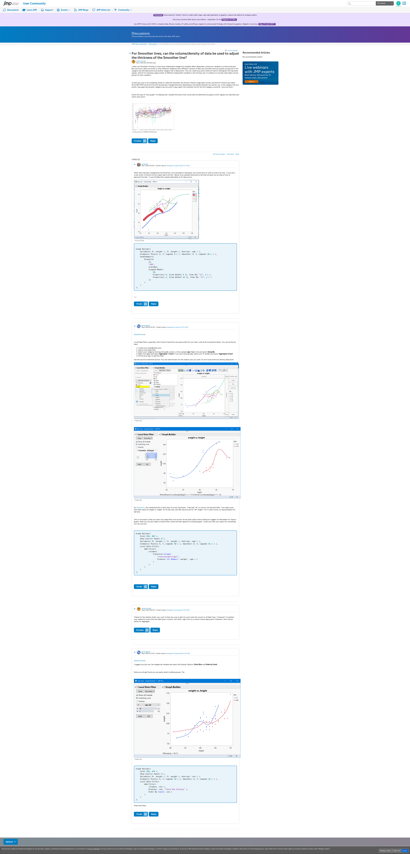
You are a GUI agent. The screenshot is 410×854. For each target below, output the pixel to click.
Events (64, 10)
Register (251, 81)
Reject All (397, 851)
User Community (34, 3)
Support (49, 10)
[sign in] (398, 3)
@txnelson (140, 508)
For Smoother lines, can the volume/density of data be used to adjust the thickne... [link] (187, 44)
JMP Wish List (103, 10)
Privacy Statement (94, 849)
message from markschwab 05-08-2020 (178, 653)
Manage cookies (385, 851)
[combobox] (361, 3)
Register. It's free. (229, 20)
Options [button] (9, 841)
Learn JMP (32, 10)
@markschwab (139, 334)
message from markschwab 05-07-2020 (178, 165)
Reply (153, 141)
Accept (404, 851)
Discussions (13, 10)
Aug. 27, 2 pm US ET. (267, 24)
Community (124, 10)
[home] (11, 3)
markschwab (141, 61)
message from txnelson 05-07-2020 (177, 327)
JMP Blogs (83, 10)
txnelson (144, 164)
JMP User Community (139, 44)
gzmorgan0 (145, 326)
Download (158, 15)
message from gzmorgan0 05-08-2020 (178, 610)
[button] (130, 53)
